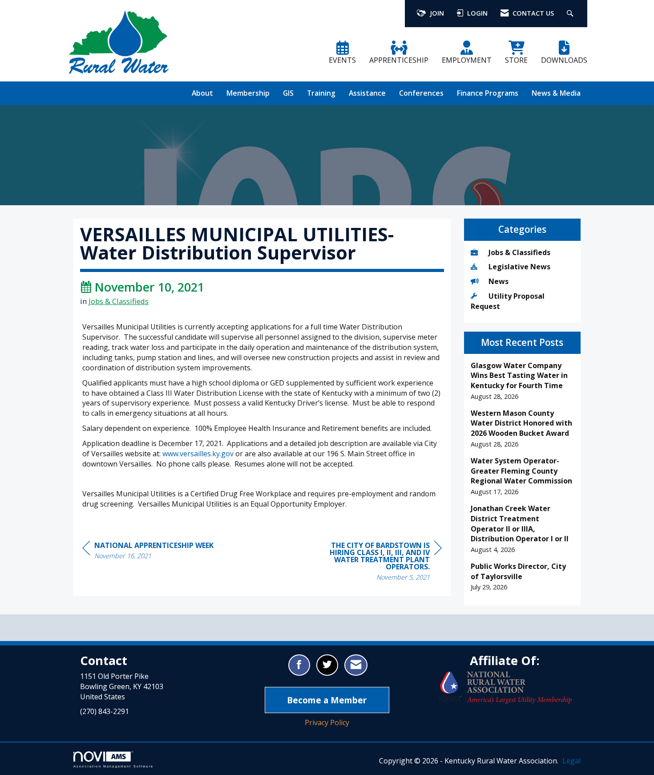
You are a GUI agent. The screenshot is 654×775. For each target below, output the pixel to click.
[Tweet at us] (327, 665)
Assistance (367, 93)
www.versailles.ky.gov (198, 454)
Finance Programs (487, 93)
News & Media (556, 93)
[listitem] (522, 381)
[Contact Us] (355, 665)
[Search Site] (571, 13)
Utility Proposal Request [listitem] (508, 301)
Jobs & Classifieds (119, 301)
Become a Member (327, 700)
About (202, 93)
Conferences (421, 93)
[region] (375, 562)
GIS (288, 93)
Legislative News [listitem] (519, 267)
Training (321, 93)
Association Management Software (113, 766)
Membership (248, 93)
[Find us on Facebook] (299, 665)
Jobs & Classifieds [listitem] (519, 252)
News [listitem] (498, 281)
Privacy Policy (327, 722)
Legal (571, 761)
